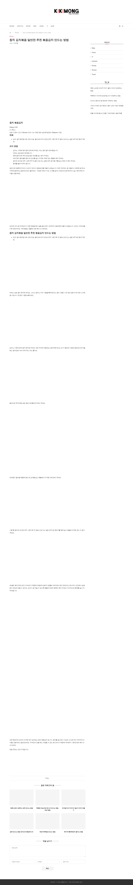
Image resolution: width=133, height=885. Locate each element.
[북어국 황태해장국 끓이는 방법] (73, 821)
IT (47, 26)
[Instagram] (119, 26)
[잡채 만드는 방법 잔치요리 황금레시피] (22, 821)
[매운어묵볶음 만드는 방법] (48, 821)
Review (12, 26)
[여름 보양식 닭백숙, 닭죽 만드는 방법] (22, 797)
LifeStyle (20, 26)
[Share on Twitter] (48, 778)
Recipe (28, 26)
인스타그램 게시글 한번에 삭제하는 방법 (103, 100)
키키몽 (16, 43)
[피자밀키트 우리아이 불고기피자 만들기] (73, 797)
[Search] (122, 26)
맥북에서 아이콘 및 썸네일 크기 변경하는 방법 (105, 96)
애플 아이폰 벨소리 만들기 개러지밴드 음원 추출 (106, 113)
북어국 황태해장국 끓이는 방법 (73, 832)
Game (52, 26)
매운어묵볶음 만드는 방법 (47, 832)
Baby (35, 26)
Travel (41, 26)
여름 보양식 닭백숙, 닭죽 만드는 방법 (21, 808)
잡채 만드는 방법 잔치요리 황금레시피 (21, 832)
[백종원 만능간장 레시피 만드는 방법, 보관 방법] (48, 797)
